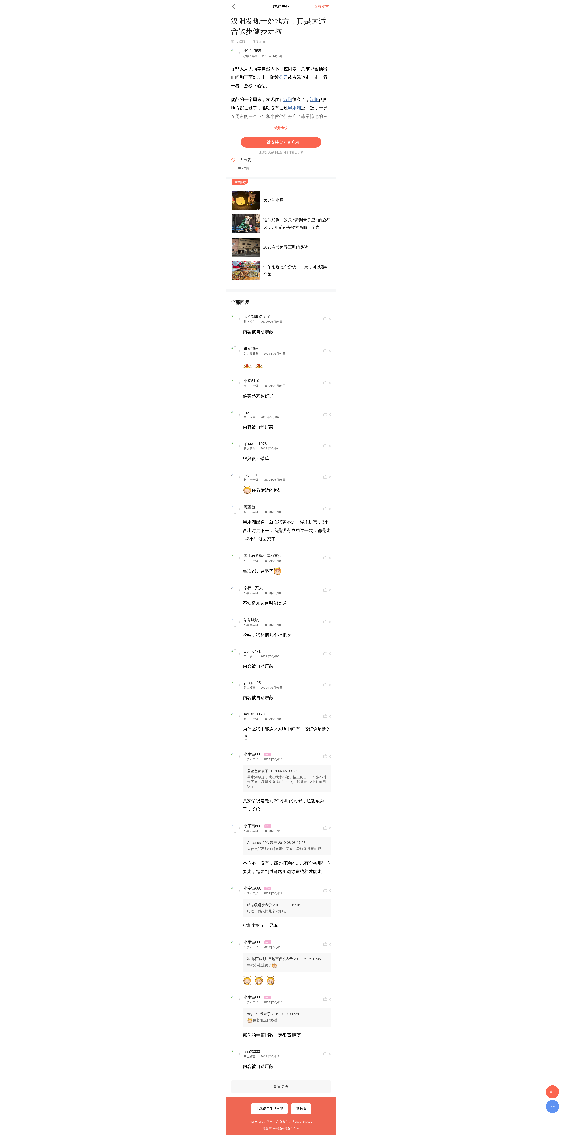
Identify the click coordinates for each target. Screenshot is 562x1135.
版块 (552, 1106)
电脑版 (301, 1108)
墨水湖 (294, 108)
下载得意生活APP (269, 1108)
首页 (552, 1091)
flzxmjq (243, 168)
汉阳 (287, 99)
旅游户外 (281, 6)
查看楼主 (321, 6)
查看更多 (281, 1086)
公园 (283, 77)
